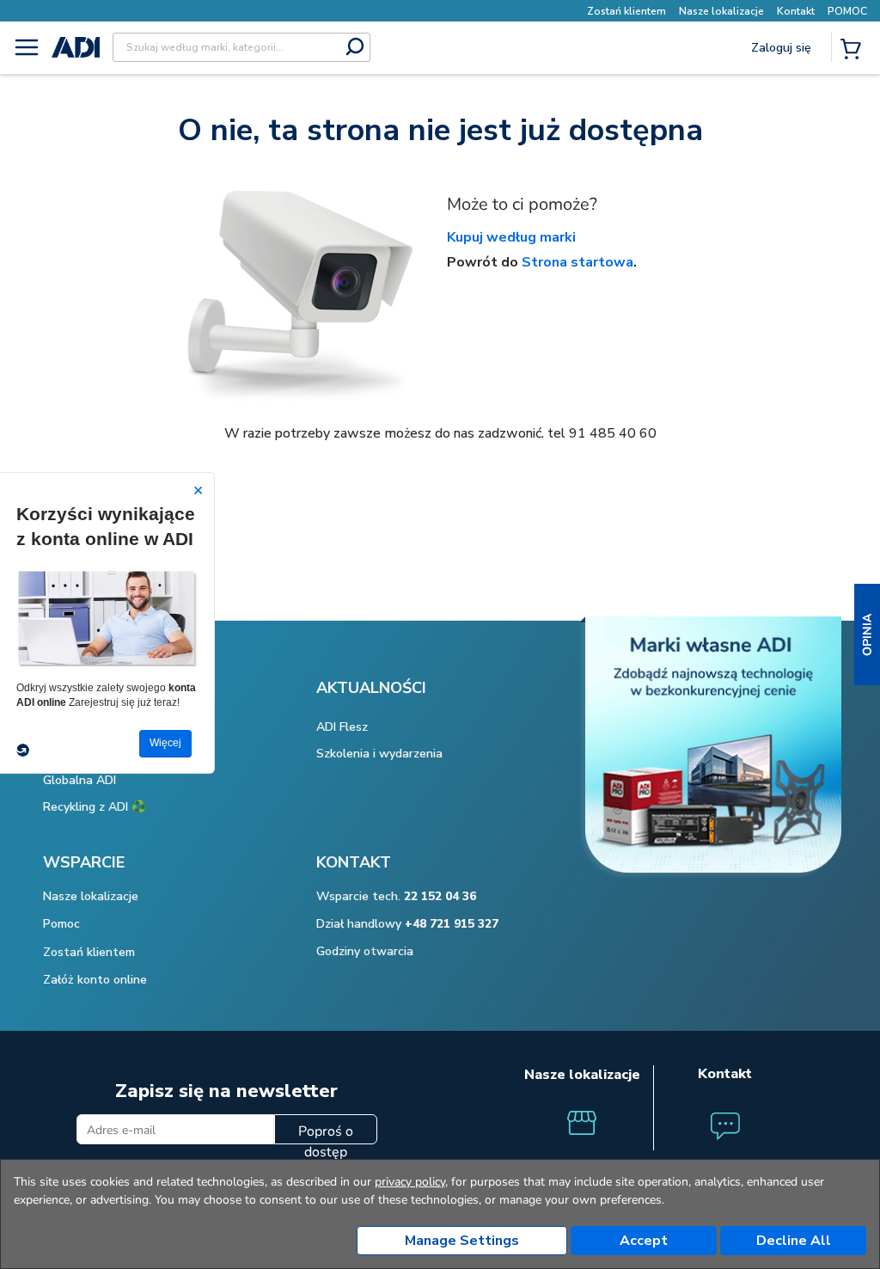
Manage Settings (462, 1240)
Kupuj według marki (511, 237)
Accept (644, 1240)
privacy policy (410, 1182)
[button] (867, 634)
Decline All (793, 1240)
